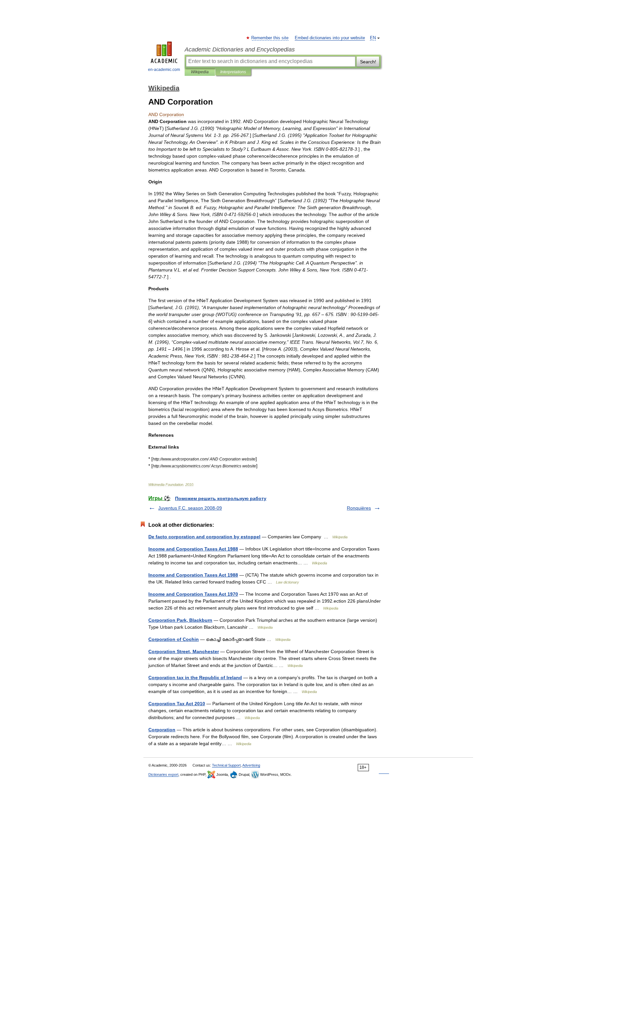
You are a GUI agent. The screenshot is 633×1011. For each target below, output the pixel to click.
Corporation (161, 729)
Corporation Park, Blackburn (180, 620)
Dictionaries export (163, 774)
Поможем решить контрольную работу (220, 498)
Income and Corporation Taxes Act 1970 (193, 594)
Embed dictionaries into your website (330, 38)
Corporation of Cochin (173, 639)
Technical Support (226, 765)
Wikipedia (200, 72)
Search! (368, 61)
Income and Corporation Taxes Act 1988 (193, 549)
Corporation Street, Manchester (183, 651)
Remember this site (270, 38)
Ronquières (359, 508)
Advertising (251, 765)
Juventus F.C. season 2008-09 (190, 508)
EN (373, 38)
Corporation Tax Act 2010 (176, 703)
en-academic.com (164, 69)
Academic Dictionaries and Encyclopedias (240, 49)
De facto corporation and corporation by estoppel (204, 536)
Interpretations (233, 72)
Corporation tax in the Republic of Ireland (195, 677)
